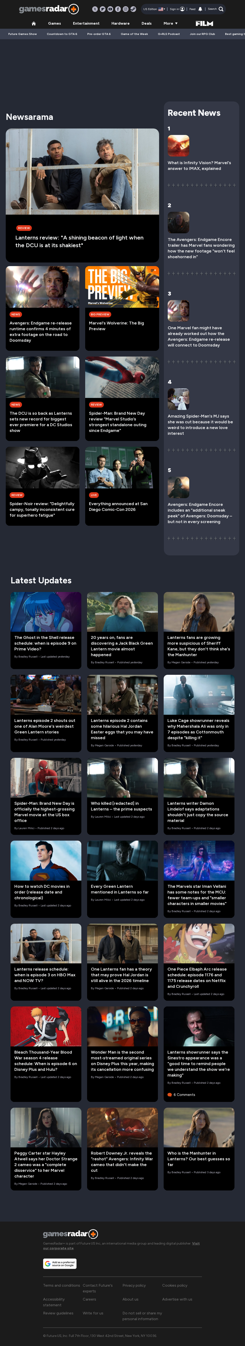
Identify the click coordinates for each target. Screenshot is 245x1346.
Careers (89, 1299)
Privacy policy (134, 1285)
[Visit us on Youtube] (110, 9)
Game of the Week (134, 34)
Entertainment (86, 23)
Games (54, 23)
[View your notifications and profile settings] (200, 9)
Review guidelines (58, 1313)
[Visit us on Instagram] (125, 9)
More (168, 23)
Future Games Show (22, 34)
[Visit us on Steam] (133, 9)
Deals (147, 23)
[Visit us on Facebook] (118, 9)
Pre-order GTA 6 (99, 34)
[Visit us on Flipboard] (103, 9)
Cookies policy (174, 1285)
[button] (216, 9)
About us (130, 1299)
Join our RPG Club (202, 34)
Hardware (120, 23)
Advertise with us (177, 1299)
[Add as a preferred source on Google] (60, 1263)
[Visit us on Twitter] (95, 9)
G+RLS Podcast (169, 34)
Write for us (93, 1313)
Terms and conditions (61, 1285)
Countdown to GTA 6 (62, 34)
